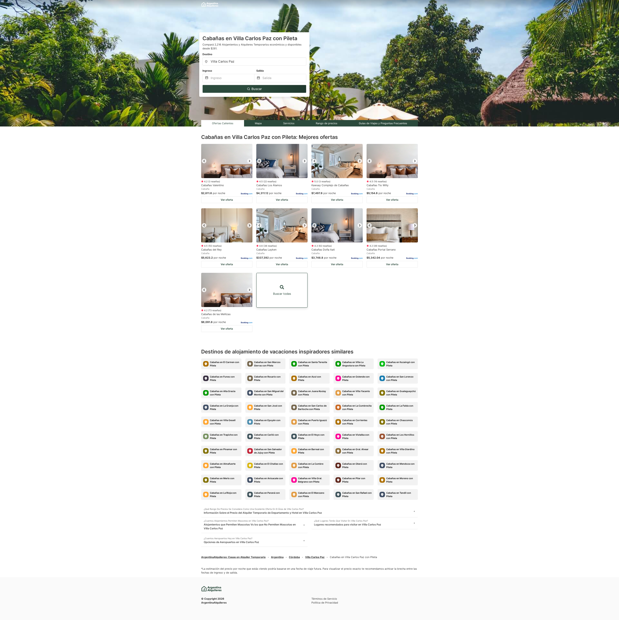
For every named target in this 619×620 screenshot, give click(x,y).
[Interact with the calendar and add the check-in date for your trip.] (207, 78)
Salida (260, 70)
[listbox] (226, 161)
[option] (226, 161)
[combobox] (254, 61)
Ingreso (207, 70)
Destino (207, 54)
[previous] (204, 161)
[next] (249, 161)
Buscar (256, 89)
